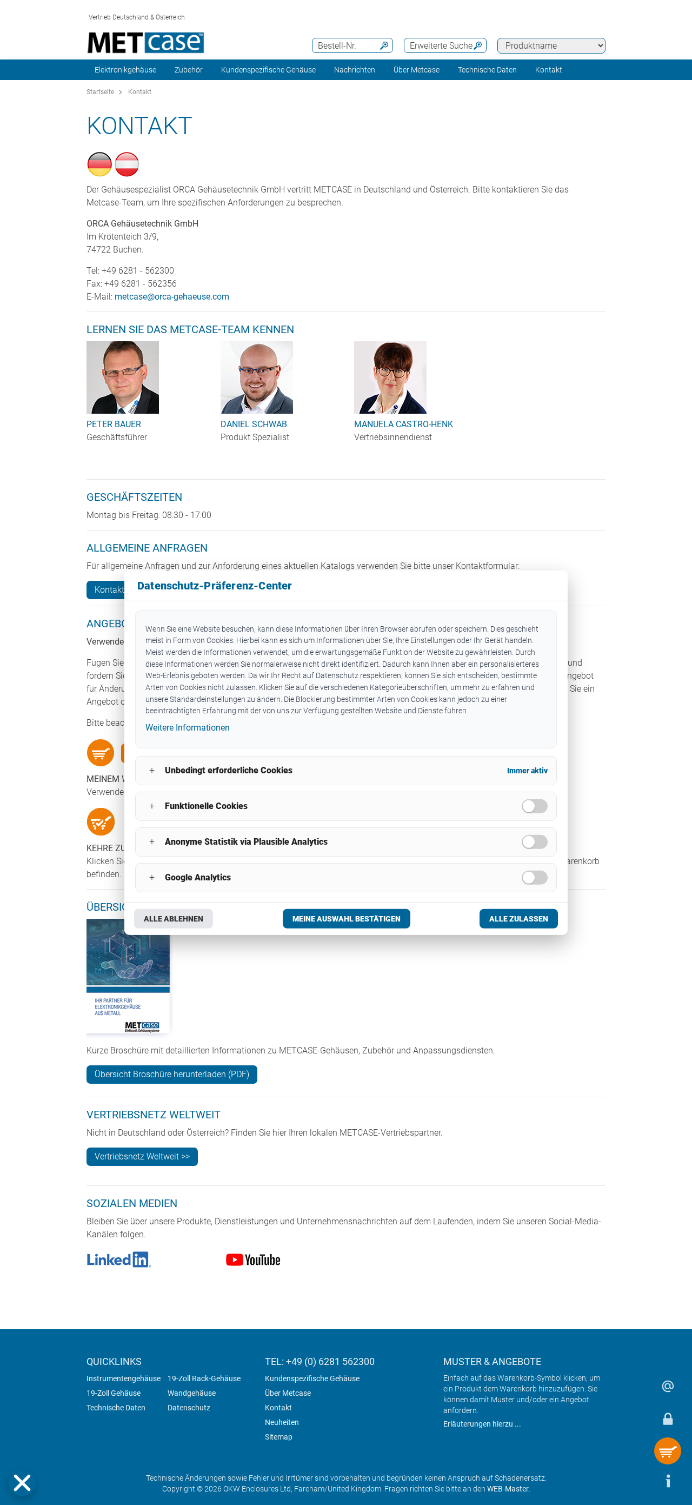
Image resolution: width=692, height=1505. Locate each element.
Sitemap (278, 1437)
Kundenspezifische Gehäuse (268, 69)
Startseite (100, 92)
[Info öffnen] (667, 1480)
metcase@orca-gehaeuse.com (172, 296)
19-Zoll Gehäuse (113, 1393)
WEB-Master (508, 1488)
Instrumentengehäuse (123, 1378)
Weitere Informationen (187, 727)
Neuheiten (282, 1422)
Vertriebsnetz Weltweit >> (142, 1156)
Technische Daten (115, 1407)
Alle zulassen (518, 918)
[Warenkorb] (667, 1450)
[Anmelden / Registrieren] (667, 1418)
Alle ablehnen (173, 918)
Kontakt (139, 92)
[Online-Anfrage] (667, 1386)
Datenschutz (189, 1407)
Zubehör (189, 69)
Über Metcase (288, 1393)
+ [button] (152, 770)
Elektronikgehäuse (125, 69)
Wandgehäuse (192, 1393)
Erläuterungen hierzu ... (482, 1424)
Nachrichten (354, 69)
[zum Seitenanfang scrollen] (635, 1480)
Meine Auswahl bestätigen (346, 918)
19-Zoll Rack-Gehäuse (204, 1378)
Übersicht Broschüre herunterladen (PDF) (172, 1074)
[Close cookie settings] (22, 1482)
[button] (22, 1482)
